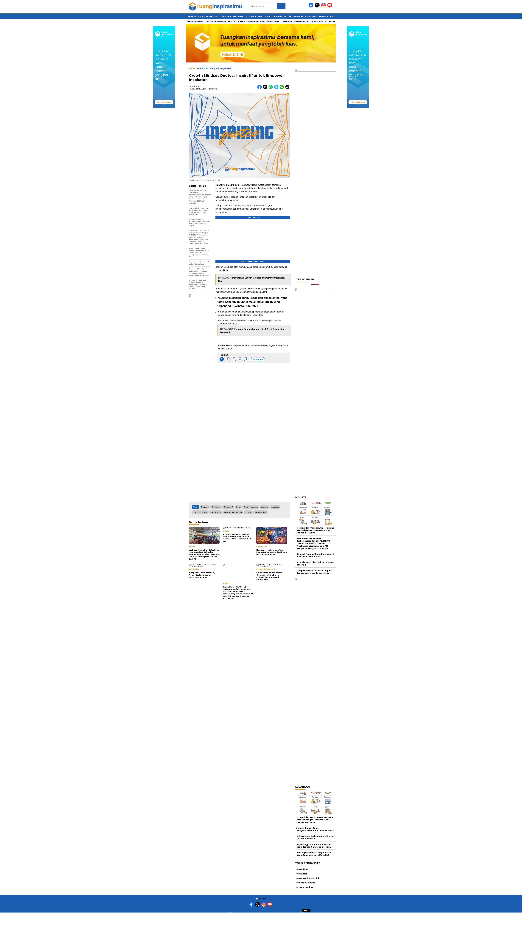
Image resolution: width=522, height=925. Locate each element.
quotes (248, 512)
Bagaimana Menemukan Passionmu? (327, 22)
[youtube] (330, 7)
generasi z (228, 507)
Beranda (191, 16)
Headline (303, 869)
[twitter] (318, 7)
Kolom (287, 16)
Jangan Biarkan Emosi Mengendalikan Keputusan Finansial (315, 829)
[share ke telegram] (277, 88)
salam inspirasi (305, 887)
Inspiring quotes (200, 512)
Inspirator (195, 86)
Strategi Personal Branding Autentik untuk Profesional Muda (315, 555)
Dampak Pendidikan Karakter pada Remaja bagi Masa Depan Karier (314, 571)
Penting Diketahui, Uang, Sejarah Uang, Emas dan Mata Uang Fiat (313, 853)
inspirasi (264, 507)
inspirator (275, 507)
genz (238, 507)
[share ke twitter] (265, 88)
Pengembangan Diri (207, 16)
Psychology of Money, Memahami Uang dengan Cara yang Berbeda (313, 845)
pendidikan (216, 512)
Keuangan (298, 16)
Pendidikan (225, 16)
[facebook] (311, 7)
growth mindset (251, 507)
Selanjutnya (257, 359)
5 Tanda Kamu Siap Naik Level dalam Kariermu (315, 563)
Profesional (264, 16)
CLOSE (306, 911)
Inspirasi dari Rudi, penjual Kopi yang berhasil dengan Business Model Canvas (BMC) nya (315, 530)
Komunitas (310, 16)
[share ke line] (282, 88)
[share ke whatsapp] (271, 88)
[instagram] (324, 7)
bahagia (205, 507)
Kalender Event (327, 16)
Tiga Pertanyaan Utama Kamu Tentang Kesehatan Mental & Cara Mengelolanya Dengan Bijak (262, 22)
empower (216, 507)
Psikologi (251, 16)
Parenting (238, 16)
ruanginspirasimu (307, 883)
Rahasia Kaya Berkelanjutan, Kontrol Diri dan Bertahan (315, 837)
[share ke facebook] (260, 88)
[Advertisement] (261, 919)
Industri (277, 16)
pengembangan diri (233, 512)
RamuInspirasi (261, 512)
